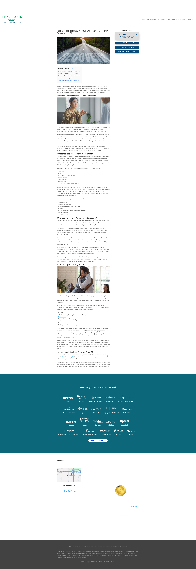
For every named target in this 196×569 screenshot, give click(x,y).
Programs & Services (152, 19)
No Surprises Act (123, 547)
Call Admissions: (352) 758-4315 (73, 7)
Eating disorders (62, 179)
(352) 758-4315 (128, 37)
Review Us (60, 7)
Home (143, 19)
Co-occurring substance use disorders (69, 183)
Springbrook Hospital (68, 357)
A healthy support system (76, 249)
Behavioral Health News (174, 19)
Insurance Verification (127, 47)
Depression (61, 171)
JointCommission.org (123, 515)
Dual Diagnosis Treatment (93, 466)
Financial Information (112, 547)
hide (72, 68)
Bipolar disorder (62, 177)
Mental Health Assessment (127, 51)
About (184, 19)
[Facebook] (119, 528)
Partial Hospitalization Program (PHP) (96, 476)
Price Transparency (99, 547)
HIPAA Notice (72, 547)
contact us (134, 506)
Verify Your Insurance (98, 440)
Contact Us (190, 19)
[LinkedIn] (134, 528)
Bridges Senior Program (92, 463)
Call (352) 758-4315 (68, 491)
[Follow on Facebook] (138, 7)
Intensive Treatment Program (94, 473)
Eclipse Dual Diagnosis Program (95, 470)
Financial (163, 19)
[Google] (124, 528)
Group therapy (62, 317)
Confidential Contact (127, 43)
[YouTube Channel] (129, 528)
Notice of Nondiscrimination (85, 547)
